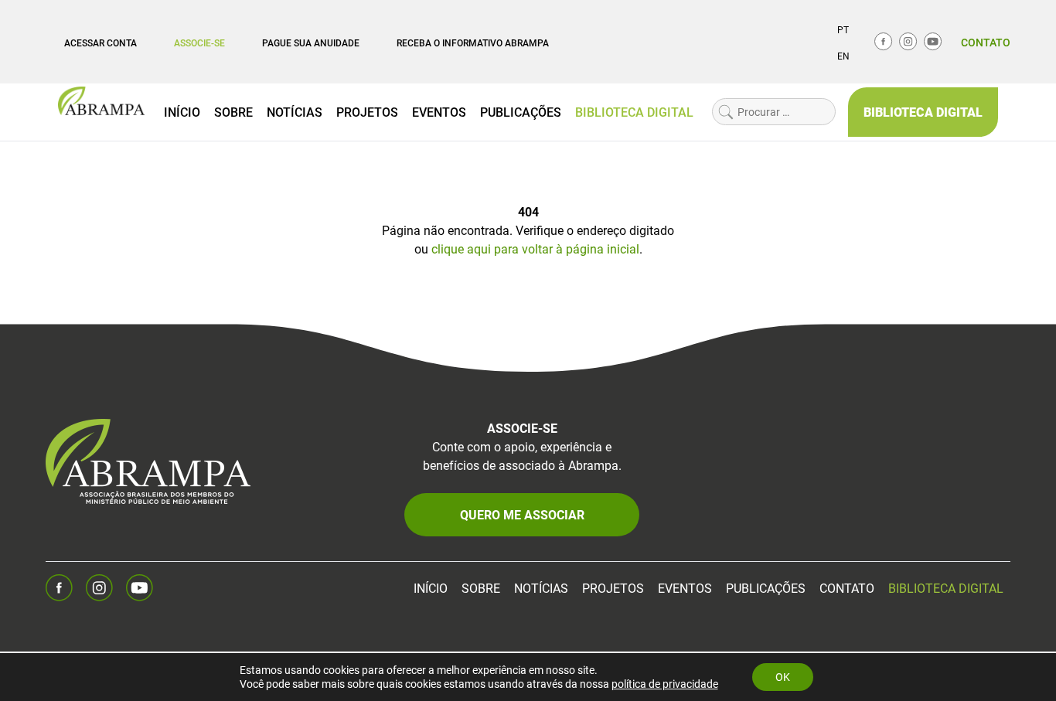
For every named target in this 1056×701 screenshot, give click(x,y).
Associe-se (199, 42)
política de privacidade (664, 683)
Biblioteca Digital (634, 111)
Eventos (439, 111)
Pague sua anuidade (310, 42)
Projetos (367, 111)
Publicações (520, 111)
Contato (985, 42)
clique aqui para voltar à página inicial (535, 248)
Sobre (233, 111)
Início (182, 111)
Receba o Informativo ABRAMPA (473, 42)
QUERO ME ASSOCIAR (522, 514)
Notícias (294, 111)
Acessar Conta (100, 42)
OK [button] (782, 676)
